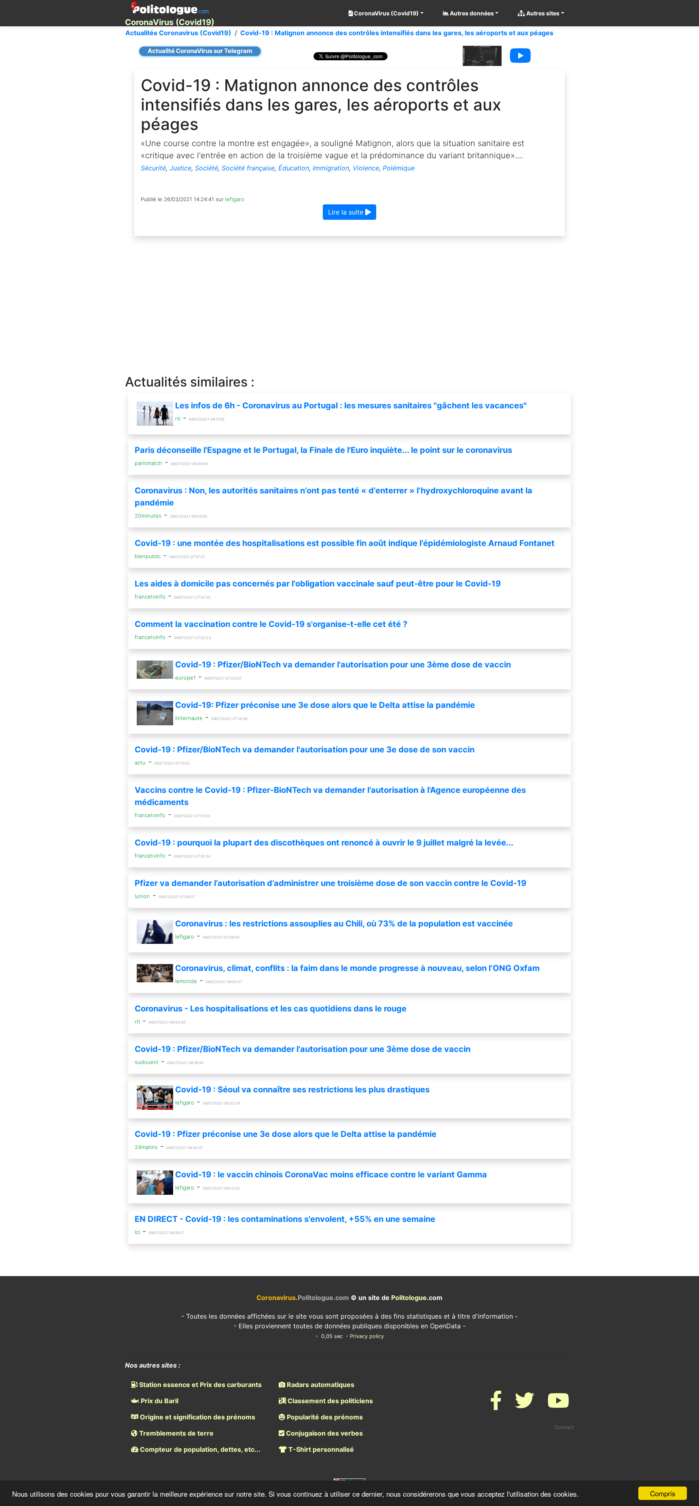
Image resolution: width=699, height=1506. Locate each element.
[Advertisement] (349, 305)
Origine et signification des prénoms (196, 1417)
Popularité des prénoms (324, 1417)
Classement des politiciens (329, 1401)
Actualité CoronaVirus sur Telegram (200, 51)
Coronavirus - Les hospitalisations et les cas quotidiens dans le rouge (271, 1008)
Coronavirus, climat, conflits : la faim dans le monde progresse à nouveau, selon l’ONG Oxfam (357, 968)
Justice (180, 168)
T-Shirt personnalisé (320, 1449)
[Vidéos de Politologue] (558, 1405)
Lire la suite (346, 212)
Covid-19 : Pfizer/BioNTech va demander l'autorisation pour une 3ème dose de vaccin (343, 664)
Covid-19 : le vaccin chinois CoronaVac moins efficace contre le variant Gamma (331, 1174)
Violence (366, 168)
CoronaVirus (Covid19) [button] (386, 13)
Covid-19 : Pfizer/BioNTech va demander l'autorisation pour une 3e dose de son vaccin (304, 749)
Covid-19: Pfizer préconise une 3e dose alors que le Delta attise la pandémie (325, 705)
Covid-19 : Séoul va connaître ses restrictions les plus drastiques (302, 1089)
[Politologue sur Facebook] (496, 1405)
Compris (663, 1493)
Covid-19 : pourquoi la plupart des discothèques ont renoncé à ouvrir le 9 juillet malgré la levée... (324, 843)
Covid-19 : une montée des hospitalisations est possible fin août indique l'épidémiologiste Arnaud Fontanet (345, 543)
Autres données (471, 13)
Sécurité (153, 168)
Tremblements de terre (176, 1433)
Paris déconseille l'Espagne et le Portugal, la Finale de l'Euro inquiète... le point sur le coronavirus (323, 450)
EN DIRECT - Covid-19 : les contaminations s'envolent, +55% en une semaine (285, 1219)
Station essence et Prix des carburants (200, 1385)
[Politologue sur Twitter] (525, 1405)
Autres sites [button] (542, 13)
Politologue (409, 1298)
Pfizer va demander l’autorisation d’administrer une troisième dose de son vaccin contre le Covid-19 (330, 883)
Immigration (331, 168)
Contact (564, 1427)
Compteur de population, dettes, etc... (199, 1449)
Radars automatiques (319, 1385)
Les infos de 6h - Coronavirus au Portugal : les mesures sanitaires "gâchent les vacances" (351, 405)
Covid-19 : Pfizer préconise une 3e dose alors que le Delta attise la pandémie (285, 1134)
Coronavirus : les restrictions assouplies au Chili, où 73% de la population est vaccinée (344, 923)
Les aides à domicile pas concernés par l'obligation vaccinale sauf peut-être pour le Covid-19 (318, 583)
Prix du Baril (158, 1401)
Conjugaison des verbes (323, 1433)
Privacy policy (367, 1336)
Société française (248, 168)
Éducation (293, 168)
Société (206, 168)
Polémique (399, 168)
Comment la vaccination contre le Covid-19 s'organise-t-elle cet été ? (271, 624)
